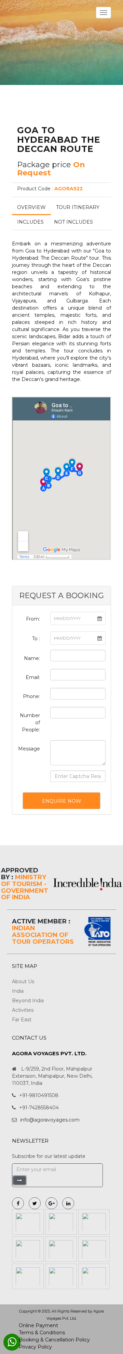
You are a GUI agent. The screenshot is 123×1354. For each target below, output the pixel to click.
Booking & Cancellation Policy (54, 1340)
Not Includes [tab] (73, 222)
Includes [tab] (30, 222)
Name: (32, 658)
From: (33, 619)
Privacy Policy (35, 1347)
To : (36, 639)
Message (29, 749)
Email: (33, 677)
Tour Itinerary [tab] (77, 207)
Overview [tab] (31, 207)
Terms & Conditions (42, 1333)
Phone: (31, 696)
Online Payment (38, 1325)
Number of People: (30, 722)
